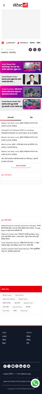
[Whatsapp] (39, 49)
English (5, 374)
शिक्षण (4, 343)
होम (2, 49)
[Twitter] (35, 49)
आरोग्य (15, 311)
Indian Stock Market (9, 299)
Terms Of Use (15, 381)
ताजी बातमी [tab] (11, 118)
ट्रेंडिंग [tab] (31, 118)
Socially (24, 43)
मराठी (15, 374)
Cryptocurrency (17, 307)
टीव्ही (27, 343)
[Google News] (24, 366)
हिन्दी (11, 374)
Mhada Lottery (7, 295)
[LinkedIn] (20, 366)
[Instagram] (16, 366)
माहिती (4, 340)
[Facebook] (5, 366)
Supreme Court (28, 303)
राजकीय (4, 336)
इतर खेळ (28, 307)
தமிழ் (29, 374)
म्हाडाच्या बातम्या (7, 303)
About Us (6, 381)
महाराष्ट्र (32, 43)
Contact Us (24, 381)
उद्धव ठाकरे (17, 303)
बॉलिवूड (28, 336)
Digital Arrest (23, 299)
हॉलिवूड (28, 340)
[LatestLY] (20, 5)
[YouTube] (13, 366)
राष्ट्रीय (38, 43)
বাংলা (19, 374)
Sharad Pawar (19, 295)
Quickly (11, 43)
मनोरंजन (29, 333)
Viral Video (6, 311)
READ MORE (21, 166)
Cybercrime (24, 311)
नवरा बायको (6, 307)
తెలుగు (24, 374)
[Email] (28, 366)
